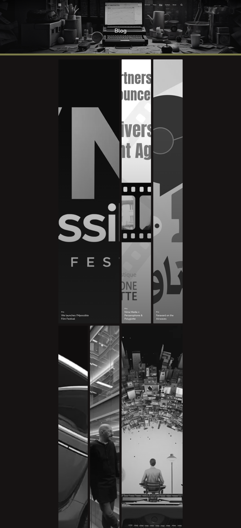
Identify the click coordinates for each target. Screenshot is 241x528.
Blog (62, 312)
